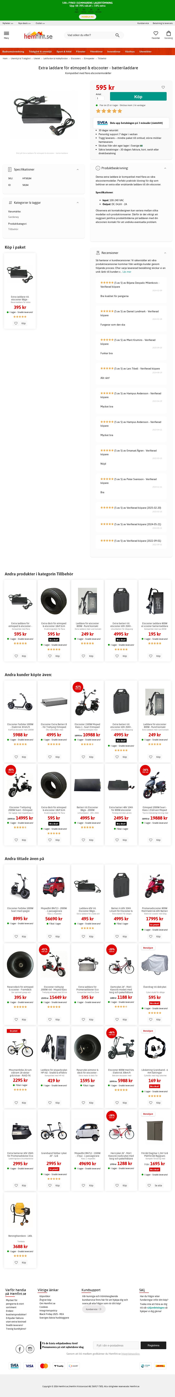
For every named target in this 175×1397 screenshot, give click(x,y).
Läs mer (127, 271)
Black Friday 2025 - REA (51, 1314)
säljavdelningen (156, 1307)
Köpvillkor (44, 1296)
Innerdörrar (113, 51)
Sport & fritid (64, 51)
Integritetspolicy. (130, 1353)
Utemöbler (145, 51)
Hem (5, 58)
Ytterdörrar (96, 51)
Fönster (80, 51)
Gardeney (13, 217)
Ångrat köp (45, 1299)
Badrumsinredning (13, 51)
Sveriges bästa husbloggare (54, 1317)
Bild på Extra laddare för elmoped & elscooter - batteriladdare (42, 153)
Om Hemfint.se (47, 1303)
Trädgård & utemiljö (40, 51)
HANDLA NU (88, 16)
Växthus (130, 51)
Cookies (43, 1307)
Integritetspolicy (48, 1310)
